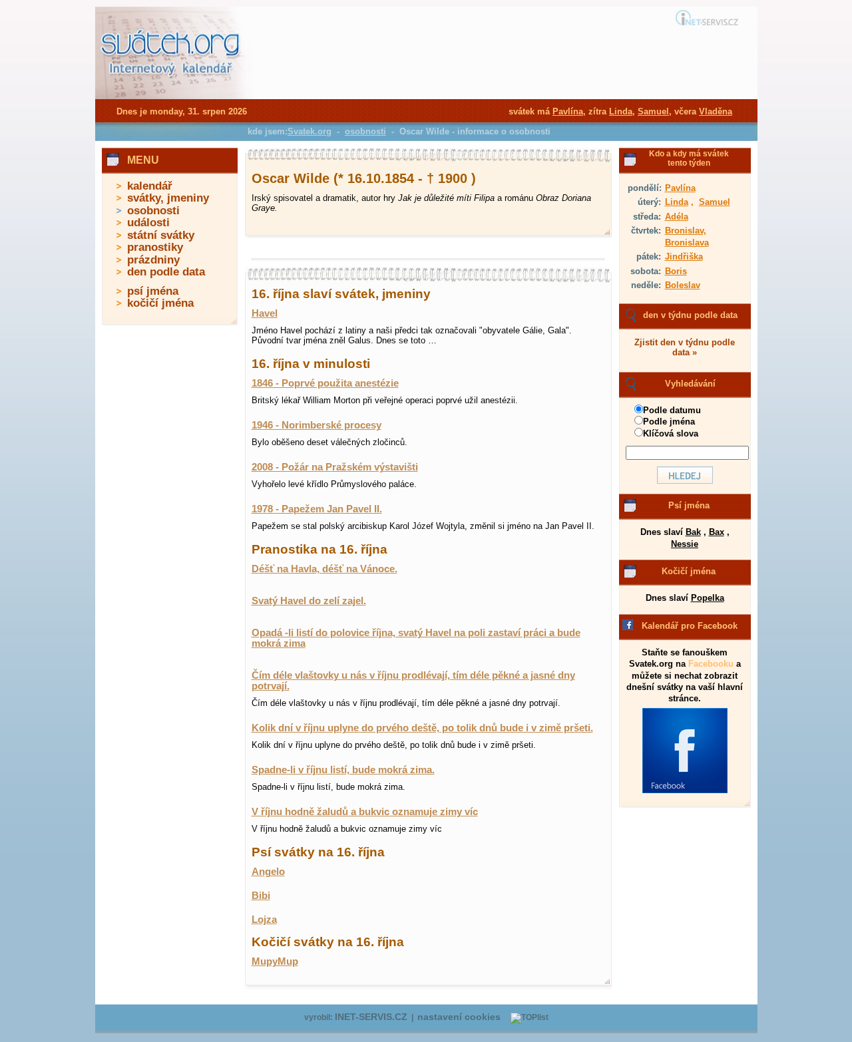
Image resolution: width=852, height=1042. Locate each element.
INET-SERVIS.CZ (371, 1017)
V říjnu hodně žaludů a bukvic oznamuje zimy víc (365, 811)
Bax (716, 532)
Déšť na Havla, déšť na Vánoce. (324, 569)
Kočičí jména (689, 571)
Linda (676, 202)
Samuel (714, 202)
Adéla (676, 217)
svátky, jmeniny (168, 198)
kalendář (149, 186)
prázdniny (153, 260)
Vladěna (715, 111)
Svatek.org (309, 131)
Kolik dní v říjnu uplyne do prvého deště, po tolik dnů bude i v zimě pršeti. (422, 728)
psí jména (152, 291)
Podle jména (669, 422)
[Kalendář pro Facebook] (685, 790)
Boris (676, 271)
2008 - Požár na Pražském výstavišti (335, 467)
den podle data (166, 271)
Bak (693, 532)
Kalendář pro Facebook (690, 626)
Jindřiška (684, 256)
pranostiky (155, 247)
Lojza (264, 919)
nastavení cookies (459, 1017)
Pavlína (680, 188)
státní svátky (160, 235)
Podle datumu (672, 410)
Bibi (261, 895)
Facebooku (711, 664)
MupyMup (275, 961)
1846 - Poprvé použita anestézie (325, 383)
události (148, 222)
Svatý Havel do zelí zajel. (309, 601)
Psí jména (689, 505)
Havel (265, 313)
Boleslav (682, 285)
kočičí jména (160, 303)
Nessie (684, 544)
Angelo (268, 871)
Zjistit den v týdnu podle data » (684, 347)
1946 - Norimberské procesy (316, 425)
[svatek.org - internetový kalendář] (171, 96)
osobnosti (153, 210)
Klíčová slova (670, 433)
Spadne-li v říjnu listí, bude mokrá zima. (343, 770)
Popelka (707, 598)
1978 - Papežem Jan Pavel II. (317, 509)
